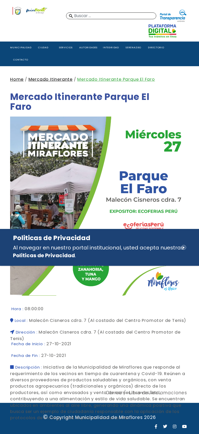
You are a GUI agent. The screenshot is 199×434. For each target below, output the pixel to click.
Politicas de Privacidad (44, 255)
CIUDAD (43, 47)
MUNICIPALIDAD (20, 47)
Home (17, 79)
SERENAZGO (133, 47)
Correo (114, 393)
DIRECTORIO (156, 47)
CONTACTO (20, 59)
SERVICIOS (66, 47)
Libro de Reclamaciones (158, 393)
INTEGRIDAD (111, 47)
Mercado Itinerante (51, 79)
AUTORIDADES (88, 47)
